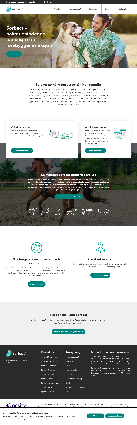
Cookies (69, 383)
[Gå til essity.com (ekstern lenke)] (19, 405)
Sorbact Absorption (48, 366)
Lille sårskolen (93, 9)
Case (107, 9)
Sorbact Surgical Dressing (50, 387)
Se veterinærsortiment (22, 151)
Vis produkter (14, 54)
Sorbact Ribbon (47, 379)
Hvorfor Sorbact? (74, 9)
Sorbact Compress (48, 370)
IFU (73, 392)
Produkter (57, 9)
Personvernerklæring (74, 379)
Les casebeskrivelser (100, 275)
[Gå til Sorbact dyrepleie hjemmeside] (14, 9)
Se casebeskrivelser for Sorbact (68, 197)
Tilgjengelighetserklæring (75, 387)
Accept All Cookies (95, 416)
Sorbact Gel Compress (49, 374)
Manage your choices (115, 416)
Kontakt (69, 374)
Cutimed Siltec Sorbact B (50, 361)
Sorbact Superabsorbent (50, 383)
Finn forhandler (121, 9)
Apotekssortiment (47, 392)
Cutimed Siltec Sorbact (49, 357)
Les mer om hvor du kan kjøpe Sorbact (68, 332)
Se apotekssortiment (95, 151)
